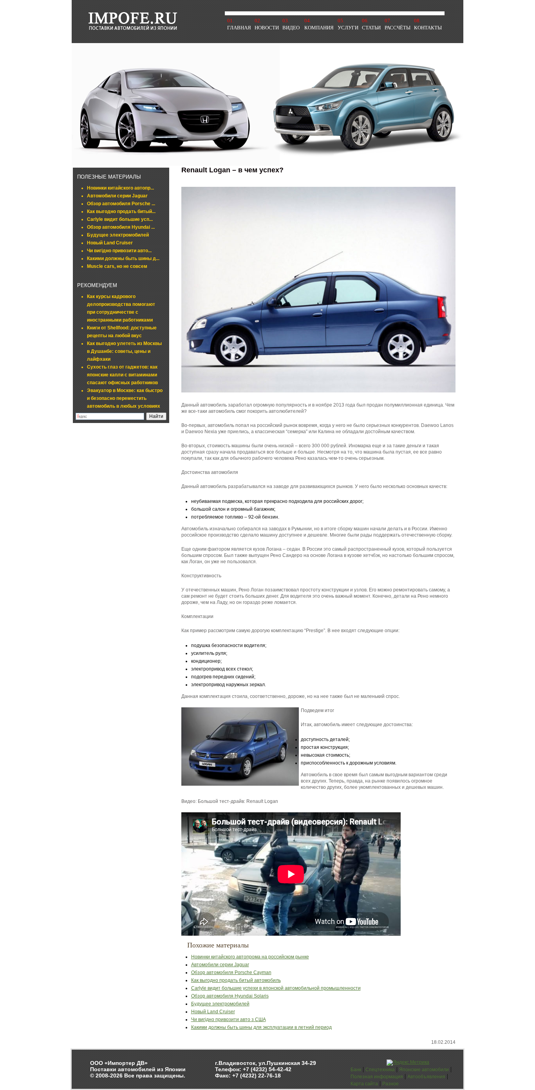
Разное (390, 1083)
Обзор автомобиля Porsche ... (121, 203)
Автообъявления (426, 1076)
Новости (267, 28)
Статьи (371, 28)
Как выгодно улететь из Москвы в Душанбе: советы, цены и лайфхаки (124, 351)
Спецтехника (380, 1069)
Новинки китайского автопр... (120, 188)
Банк (356, 1069)
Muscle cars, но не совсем (117, 266)
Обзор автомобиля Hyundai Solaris (230, 996)
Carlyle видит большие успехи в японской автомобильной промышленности (276, 988)
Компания (319, 28)
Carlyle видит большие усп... (120, 219)
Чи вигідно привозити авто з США (228, 1019)
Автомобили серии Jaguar (117, 196)
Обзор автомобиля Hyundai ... (121, 227)
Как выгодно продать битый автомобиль (236, 980)
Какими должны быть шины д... (123, 258)
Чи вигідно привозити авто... (119, 250)
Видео (291, 28)
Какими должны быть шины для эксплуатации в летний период (261, 1027)
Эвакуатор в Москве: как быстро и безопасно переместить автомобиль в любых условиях (125, 398)
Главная (239, 28)
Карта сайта (364, 1083)
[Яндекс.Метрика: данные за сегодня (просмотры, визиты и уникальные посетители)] (408, 1062)
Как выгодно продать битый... (121, 211)
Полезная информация (377, 1076)
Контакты (428, 28)
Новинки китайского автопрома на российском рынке (250, 957)
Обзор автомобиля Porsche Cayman (231, 972)
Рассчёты (397, 28)
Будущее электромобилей (118, 235)
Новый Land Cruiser (110, 243)
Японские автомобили (424, 1069)
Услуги (348, 28)
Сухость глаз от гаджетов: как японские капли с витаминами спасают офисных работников (122, 374)
